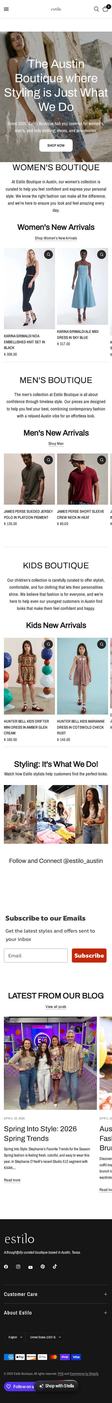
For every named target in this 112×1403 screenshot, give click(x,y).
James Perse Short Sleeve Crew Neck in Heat (80, 514)
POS (61, 1373)
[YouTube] (34, 1267)
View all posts (56, 1006)
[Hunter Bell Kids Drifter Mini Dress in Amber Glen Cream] (29, 676)
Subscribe (89, 955)
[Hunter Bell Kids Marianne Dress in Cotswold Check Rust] (82, 676)
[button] (56, 145)
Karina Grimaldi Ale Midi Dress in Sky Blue (77, 334)
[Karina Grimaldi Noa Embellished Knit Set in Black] (29, 288)
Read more (12, 1180)
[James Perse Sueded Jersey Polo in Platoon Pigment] (29, 479)
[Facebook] (9, 1266)
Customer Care (21, 1294)
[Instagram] (22, 1266)
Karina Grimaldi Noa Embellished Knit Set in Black (24, 341)
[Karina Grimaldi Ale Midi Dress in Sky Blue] (82, 286)
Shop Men (56, 443)
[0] (104, 9)
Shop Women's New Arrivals (56, 238)
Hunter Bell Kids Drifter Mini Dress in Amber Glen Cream (26, 727)
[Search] (96, 9)
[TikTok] (58, 1266)
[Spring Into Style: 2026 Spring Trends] (50, 1063)
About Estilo (18, 1312)
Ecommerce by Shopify (84, 1373)
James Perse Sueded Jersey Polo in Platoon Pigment (28, 514)
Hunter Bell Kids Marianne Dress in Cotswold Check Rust (81, 727)
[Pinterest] (46, 1266)
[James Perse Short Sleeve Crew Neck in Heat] (82, 479)
